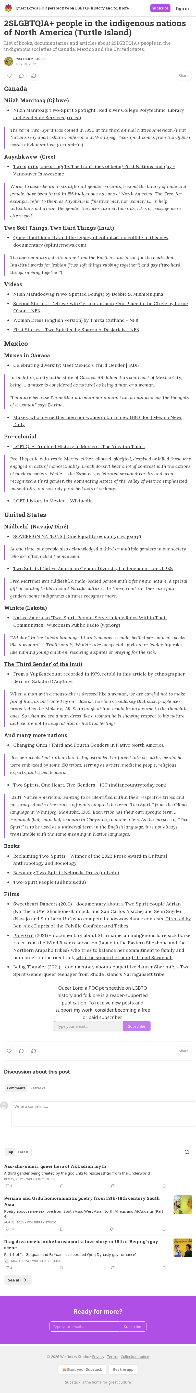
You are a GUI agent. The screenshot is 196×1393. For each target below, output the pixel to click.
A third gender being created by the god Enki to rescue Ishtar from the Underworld (77, 1173)
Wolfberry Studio (30, 59)
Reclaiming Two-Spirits (39, 856)
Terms (112, 1356)
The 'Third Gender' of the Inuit (43, 664)
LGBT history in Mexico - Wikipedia (53, 501)
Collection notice (135, 1356)
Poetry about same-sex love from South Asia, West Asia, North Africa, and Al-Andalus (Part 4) (83, 1214)
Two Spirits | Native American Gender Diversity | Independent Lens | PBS (93, 568)
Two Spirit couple (145, 904)
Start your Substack (84, 1369)
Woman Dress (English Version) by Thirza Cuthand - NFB (75, 320)
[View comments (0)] (21, 76)
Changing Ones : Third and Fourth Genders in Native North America (88, 745)
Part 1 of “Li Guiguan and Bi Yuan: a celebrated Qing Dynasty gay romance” (70, 1254)
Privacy (98, 1356)
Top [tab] (10, 1152)
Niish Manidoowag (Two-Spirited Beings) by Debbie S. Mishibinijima (88, 294)
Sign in (182, 8)
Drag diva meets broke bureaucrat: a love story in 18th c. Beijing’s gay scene (81, 1245)
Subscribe (160, 8)
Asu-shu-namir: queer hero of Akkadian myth (55, 1166)
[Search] (187, 1152)
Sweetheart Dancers (35, 904)
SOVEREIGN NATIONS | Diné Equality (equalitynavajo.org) (77, 536)
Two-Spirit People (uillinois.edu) (49, 882)
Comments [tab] (16, 1088)
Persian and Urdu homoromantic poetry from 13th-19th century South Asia (82, 1201)
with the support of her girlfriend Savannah (124, 957)
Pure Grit (23, 935)
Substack (72, 1382)
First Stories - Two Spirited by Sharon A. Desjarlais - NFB (76, 330)
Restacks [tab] (37, 1088)
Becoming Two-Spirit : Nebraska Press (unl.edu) (66, 873)
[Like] (9, 76)
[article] (98, 1176)
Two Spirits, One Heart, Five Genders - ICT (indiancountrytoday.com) (89, 785)
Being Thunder (29, 967)
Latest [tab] (23, 1152)
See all (14, 1280)
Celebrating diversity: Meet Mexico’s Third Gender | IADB (76, 365)
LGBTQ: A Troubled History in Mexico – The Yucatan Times (79, 446)
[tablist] (26, 1088)
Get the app (123, 1369)
